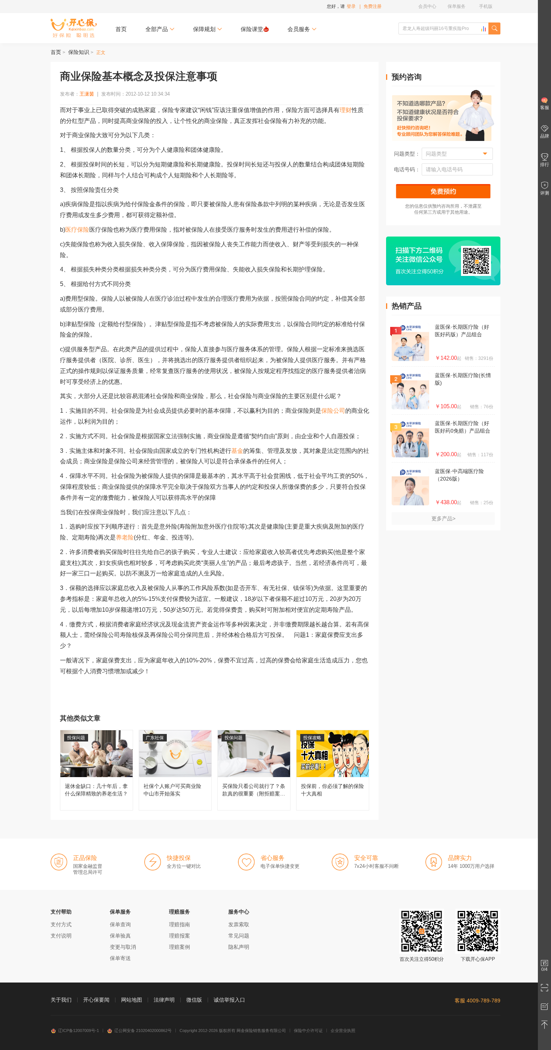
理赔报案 (179, 936)
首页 (121, 29)
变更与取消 (123, 947)
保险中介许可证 (308, 1030)
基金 (237, 451)
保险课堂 (252, 29)
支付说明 (61, 936)
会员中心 (427, 6)
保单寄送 (120, 958)
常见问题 (238, 936)
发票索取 (238, 924)
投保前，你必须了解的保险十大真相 (332, 770)
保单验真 (120, 936)
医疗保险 (77, 229)
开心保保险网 (74, 28)
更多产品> (443, 518)
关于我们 (61, 1000)
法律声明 (164, 1000)
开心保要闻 (96, 1000)
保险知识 (78, 52)
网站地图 (131, 1000)
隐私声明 (238, 947)
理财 (346, 110)
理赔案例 (179, 947)
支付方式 (61, 924)
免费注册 (373, 6)
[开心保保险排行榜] (483, 29)
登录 (351, 6)
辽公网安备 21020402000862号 (143, 1030)
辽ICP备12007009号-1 (78, 1030)
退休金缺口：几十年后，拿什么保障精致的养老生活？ (96, 770)
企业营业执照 (343, 1030)
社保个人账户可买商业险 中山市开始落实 (175, 770)
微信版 (194, 1000)
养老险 (125, 537)
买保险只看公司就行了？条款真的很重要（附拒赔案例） (254, 770)
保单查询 (120, 924)
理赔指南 (179, 924)
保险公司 (333, 410)
